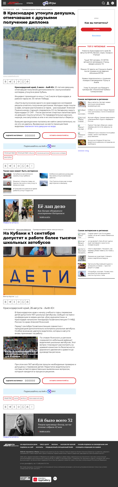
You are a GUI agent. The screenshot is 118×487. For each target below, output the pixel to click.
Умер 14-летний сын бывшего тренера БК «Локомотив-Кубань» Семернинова (96, 90)
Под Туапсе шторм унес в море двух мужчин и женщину (61, 182)
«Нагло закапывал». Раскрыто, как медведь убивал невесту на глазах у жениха (101, 250)
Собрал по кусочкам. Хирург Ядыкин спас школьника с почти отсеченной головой (101, 111)
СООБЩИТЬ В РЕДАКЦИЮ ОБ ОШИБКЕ (88, 447)
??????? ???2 (83, 151)
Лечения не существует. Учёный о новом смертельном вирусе (100, 257)
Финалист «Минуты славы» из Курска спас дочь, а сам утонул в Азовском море (25, 183)
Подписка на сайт (26, 447)
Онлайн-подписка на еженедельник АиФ (93, 444)
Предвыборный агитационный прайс (59, 447)
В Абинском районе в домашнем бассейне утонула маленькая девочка (61, 176)
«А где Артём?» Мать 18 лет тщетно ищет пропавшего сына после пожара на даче (100, 243)
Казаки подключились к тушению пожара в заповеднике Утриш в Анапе (96, 80)
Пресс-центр (44, 444)
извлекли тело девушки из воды (40, 126)
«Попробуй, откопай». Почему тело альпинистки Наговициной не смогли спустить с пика (100, 273)
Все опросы (96, 35)
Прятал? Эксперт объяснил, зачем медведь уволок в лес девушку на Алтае (100, 127)
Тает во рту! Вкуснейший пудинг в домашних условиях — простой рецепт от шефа (100, 266)
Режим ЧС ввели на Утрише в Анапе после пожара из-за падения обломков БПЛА (96, 71)
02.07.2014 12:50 (8, 9)
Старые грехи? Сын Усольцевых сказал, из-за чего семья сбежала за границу (101, 235)
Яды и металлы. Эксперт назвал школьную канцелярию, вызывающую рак (99, 104)
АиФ (16, 296)
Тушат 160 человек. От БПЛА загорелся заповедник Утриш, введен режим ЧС (96, 62)
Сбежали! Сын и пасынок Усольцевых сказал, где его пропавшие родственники (101, 134)
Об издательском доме (28, 444)
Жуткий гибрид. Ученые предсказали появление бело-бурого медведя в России (101, 119)
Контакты (39, 447)
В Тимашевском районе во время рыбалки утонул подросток (25, 189)
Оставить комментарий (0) (59, 135)
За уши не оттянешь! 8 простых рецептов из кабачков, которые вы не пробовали (101, 142)
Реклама (55, 444)
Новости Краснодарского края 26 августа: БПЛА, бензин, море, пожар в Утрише (96, 53)
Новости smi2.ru (11, 223)
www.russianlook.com (11, 76)
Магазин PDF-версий (67, 444)
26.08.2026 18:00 (9, 229)
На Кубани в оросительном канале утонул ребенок (23, 175)
